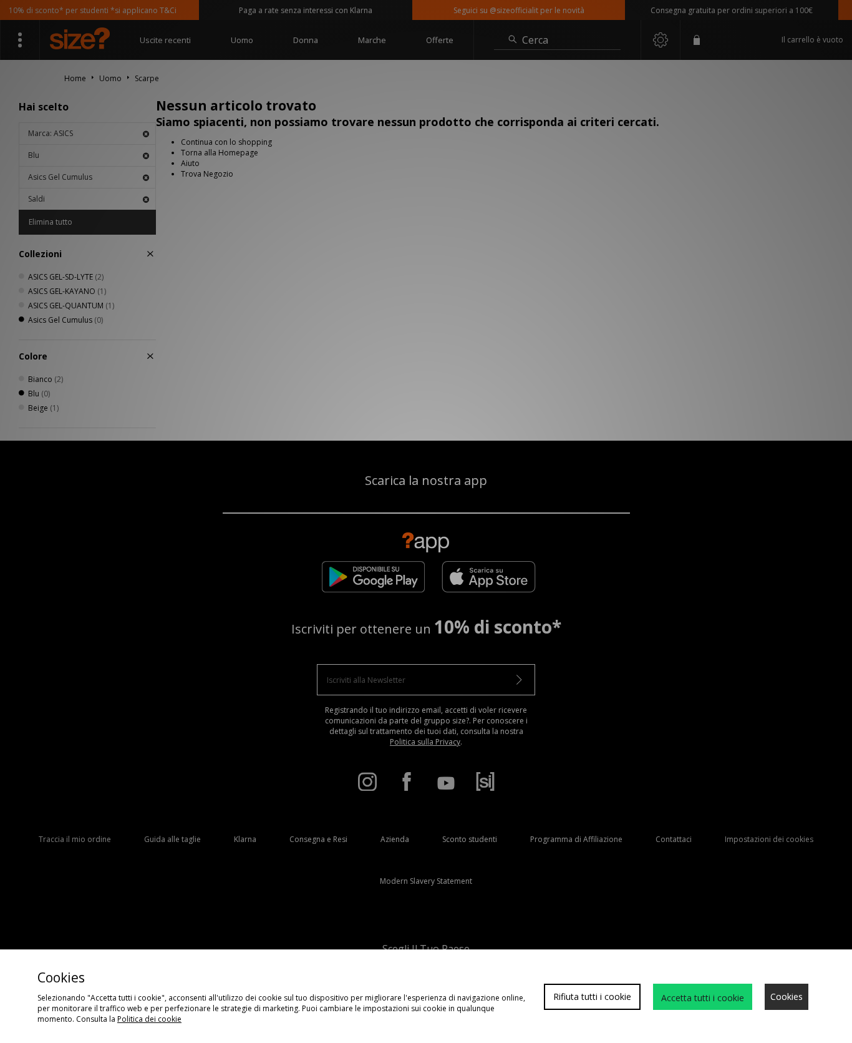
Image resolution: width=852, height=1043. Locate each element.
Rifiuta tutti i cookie (592, 996)
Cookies (786, 996)
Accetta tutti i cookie (702, 998)
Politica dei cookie (149, 1019)
